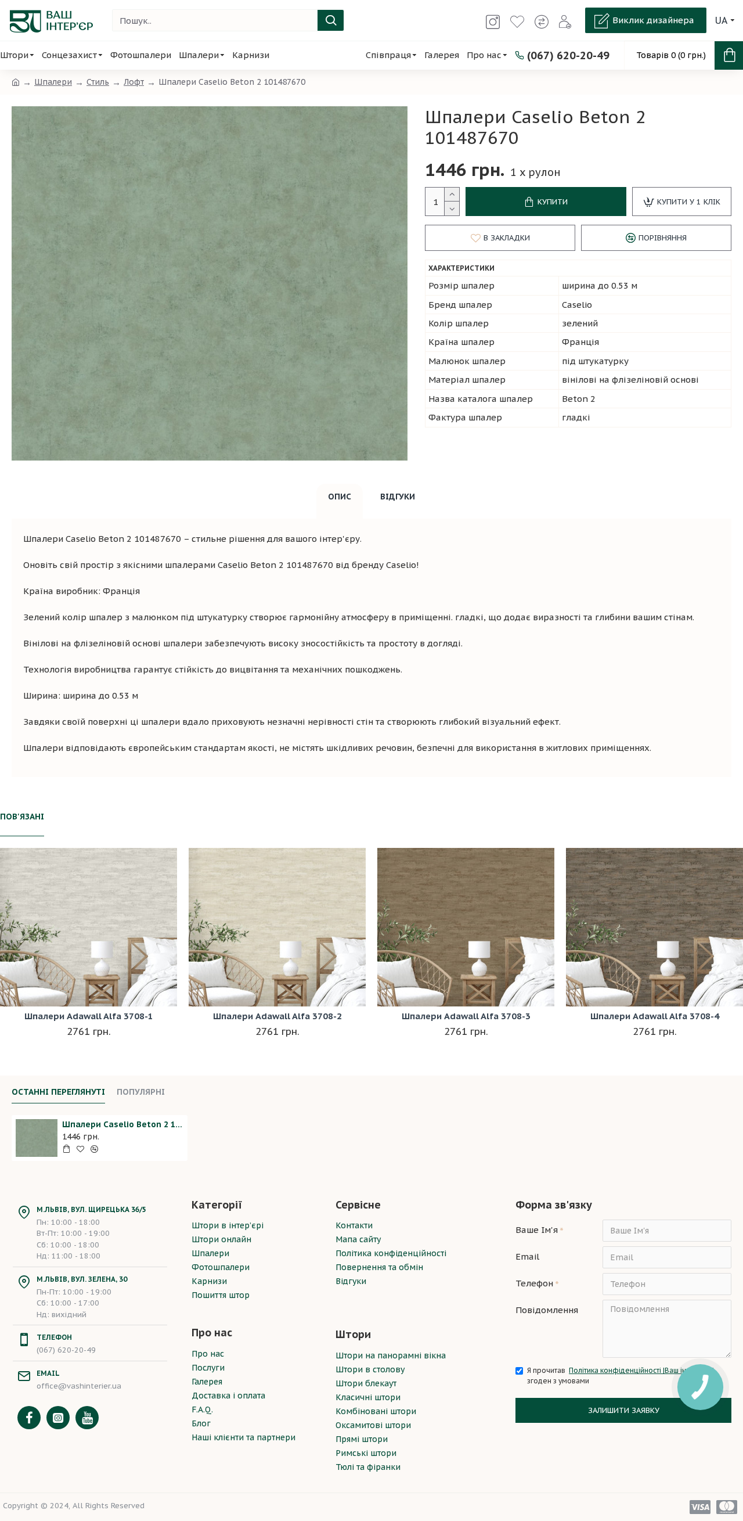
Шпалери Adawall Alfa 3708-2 (277, 1016)
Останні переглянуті (58, 1092)
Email (527, 1256)
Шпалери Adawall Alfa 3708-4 (654, 1016)
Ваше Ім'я (536, 1229)
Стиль (97, 82)
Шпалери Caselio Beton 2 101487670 (122, 1124)
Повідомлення (546, 1309)
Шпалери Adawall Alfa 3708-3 (466, 1016)
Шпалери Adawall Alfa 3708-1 (88, 1016)
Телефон (534, 1283)
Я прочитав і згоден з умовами (620, 1375)
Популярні (141, 1092)
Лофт (134, 82)
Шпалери (53, 82)
